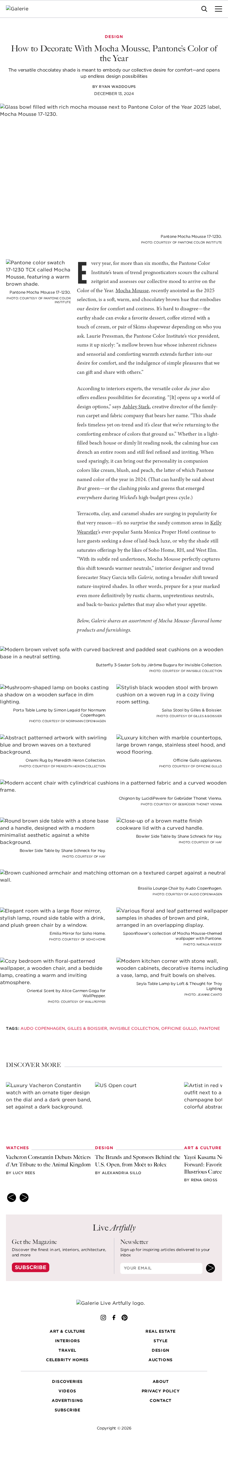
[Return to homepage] (114, 1303)
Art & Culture (67, 1331)
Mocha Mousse (132, 291)
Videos (67, 1391)
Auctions (160, 1360)
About (161, 1382)
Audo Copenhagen (42, 1028)
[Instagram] (103, 1317)
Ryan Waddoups (117, 86)
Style (160, 1341)
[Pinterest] (124, 1317)
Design (160, 1350)
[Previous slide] (11, 1197)
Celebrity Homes (67, 1360)
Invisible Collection (134, 1028)
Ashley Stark (136, 407)
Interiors (67, 1341)
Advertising (67, 1401)
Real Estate (160, 1331)
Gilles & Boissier (87, 1028)
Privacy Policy (161, 1391)
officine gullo (179, 1028)
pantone (209, 1028)
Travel (67, 1350)
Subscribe (30, 1267)
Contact (161, 1401)
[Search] (204, 8)
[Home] (21, 9)
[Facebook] (114, 1317)
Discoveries (67, 1382)
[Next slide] (24, 1197)
